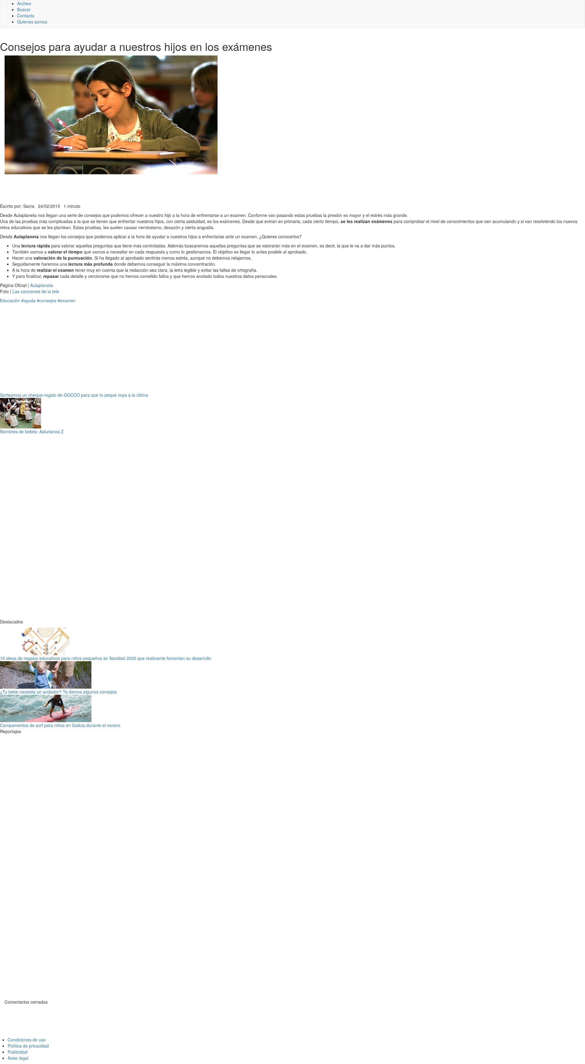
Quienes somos (32, 22)
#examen (67, 300)
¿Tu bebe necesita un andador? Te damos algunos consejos (58, 692)
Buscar (23, 9)
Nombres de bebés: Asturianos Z (32, 431)
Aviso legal (18, 1058)
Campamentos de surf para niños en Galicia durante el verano (60, 725)
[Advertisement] (149, 188)
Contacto (25, 15)
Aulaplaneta (41, 285)
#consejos (46, 300)
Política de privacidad (28, 1046)
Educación (10, 300)
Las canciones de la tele (35, 291)
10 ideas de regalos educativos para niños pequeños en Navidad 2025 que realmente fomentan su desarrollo (105, 658)
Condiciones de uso (27, 1040)
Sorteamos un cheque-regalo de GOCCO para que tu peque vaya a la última (74, 395)
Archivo (24, 3)
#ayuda (28, 300)
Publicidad (17, 1052)
